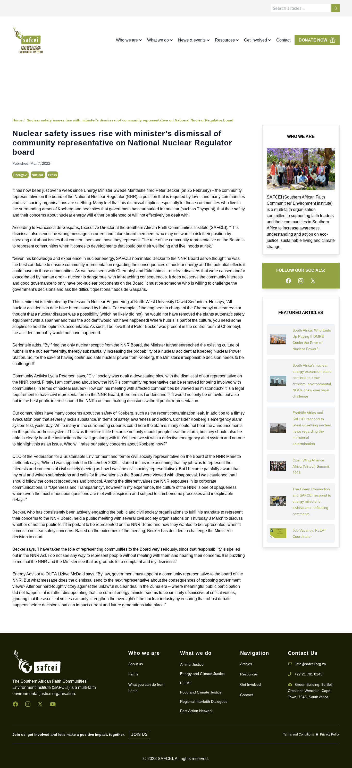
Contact (283, 40)
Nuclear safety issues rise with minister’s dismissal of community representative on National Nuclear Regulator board (130, 120)
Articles (246, 664)
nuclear (38, 175)
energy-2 (20, 175)
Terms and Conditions (298, 734)
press (52, 175)
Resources (249, 674)
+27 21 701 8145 (308, 674)
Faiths (133, 674)
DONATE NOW (313, 40)
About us (135, 664)
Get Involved (250, 684)
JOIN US (139, 734)
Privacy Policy (330, 734)
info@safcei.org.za (311, 664)
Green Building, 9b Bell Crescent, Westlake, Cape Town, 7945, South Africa (310, 690)
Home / (18, 120)
